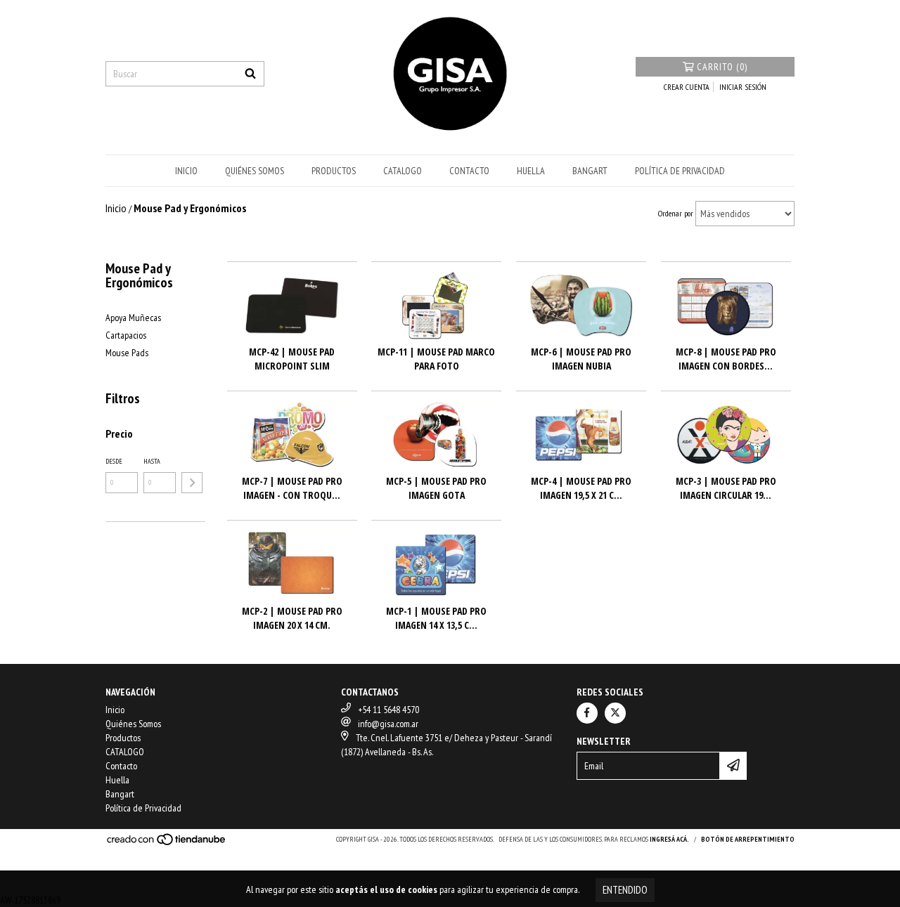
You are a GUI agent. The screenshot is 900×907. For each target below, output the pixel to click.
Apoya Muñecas (133, 317)
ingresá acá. (669, 839)
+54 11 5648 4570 (388, 709)
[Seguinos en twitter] (615, 713)
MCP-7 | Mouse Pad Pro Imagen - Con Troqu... (292, 488)
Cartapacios (125, 335)
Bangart (590, 170)
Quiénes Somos (254, 170)
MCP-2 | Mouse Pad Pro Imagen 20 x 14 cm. (292, 618)
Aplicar (191, 482)
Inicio (186, 170)
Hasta (151, 461)
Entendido (625, 889)
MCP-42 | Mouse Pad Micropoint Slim (292, 358)
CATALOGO (402, 170)
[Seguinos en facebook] (587, 713)
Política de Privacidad (680, 170)
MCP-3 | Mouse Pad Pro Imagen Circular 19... (726, 488)
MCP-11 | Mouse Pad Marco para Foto (436, 358)
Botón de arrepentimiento (748, 839)
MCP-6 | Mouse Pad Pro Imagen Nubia (581, 358)
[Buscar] (250, 73)
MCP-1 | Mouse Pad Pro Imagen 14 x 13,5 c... (436, 618)
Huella (531, 170)
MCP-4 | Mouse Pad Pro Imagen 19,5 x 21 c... (581, 488)
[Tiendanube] (167, 843)
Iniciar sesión (742, 86)
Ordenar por (675, 213)
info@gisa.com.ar (388, 723)
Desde (113, 461)
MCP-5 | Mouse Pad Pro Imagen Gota (436, 488)
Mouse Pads (126, 352)
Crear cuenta (686, 86)
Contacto (469, 170)
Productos (333, 170)
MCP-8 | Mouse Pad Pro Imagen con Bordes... (726, 358)
